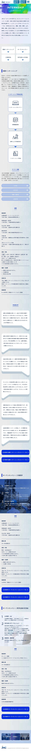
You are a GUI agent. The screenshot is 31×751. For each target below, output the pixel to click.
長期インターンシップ (8, 49)
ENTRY (16, 1)
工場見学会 (8, 57)
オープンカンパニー (23, 49)
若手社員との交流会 (23, 57)
